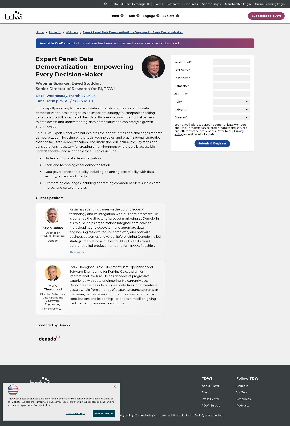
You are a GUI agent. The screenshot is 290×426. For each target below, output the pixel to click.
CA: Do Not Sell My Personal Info (201, 415)
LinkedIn (242, 386)
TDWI (207, 378)
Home (40, 32)
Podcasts (242, 405)
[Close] (114, 386)
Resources (243, 399)
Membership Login (238, 4)
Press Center (210, 399)
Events (158, 4)
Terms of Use (169, 415)
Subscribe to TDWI (266, 15)
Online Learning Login (270, 4)
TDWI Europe (211, 405)
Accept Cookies (103, 413)
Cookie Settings (75, 413)
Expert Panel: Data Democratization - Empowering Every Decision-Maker (133, 32)
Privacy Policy (124, 415)
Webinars (72, 32)
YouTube (242, 392)
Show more (76, 252)
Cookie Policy (144, 415)
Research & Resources (182, 4)
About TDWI (210, 386)
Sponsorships (211, 4)
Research (55, 32)
